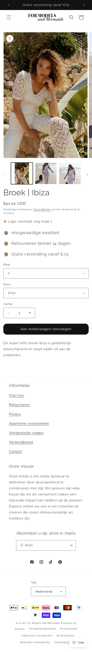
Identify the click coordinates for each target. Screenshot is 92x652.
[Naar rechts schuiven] (87, 174)
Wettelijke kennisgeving (35, 642)
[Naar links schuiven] (5, 174)
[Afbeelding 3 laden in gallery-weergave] (70, 173)
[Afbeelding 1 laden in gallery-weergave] (22, 173)
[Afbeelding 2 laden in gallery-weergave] (46, 173)
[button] (9, 17)
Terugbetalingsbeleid (42, 628)
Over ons (16, 395)
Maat (6, 264)
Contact (15, 452)
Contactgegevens (65, 642)
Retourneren (19, 405)
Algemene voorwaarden (29, 423)
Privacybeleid (68, 628)
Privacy (15, 414)
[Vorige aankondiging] (8, 5)
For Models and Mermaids (43, 623)
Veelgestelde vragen (26, 433)
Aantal (8, 304)
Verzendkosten (42, 209)
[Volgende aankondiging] (84, 5)
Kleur (7, 284)
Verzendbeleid (21, 442)
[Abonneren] (71, 545)
